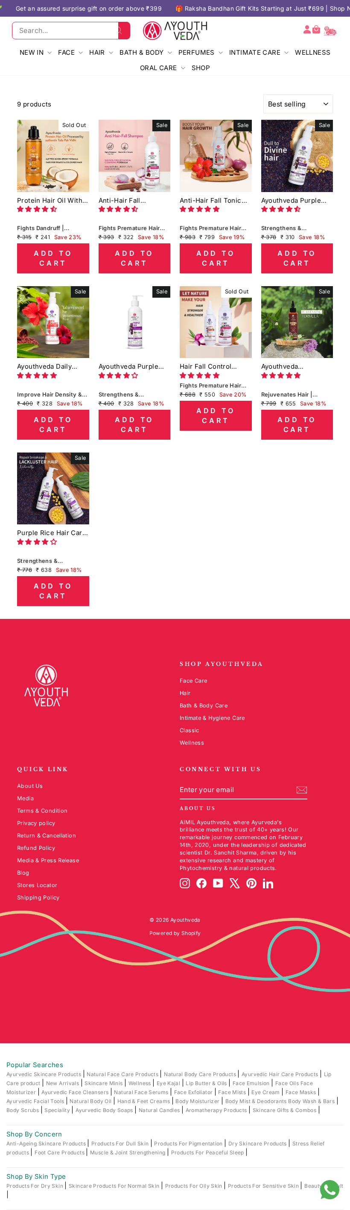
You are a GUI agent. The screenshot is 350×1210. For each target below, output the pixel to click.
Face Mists (232, 1092)
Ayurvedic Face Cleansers (75, 1092)
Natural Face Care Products (123, 1074)
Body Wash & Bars (312, 1101)
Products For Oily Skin (194, 1186)
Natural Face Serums (142, 1092)
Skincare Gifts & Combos (285, 1110)
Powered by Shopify (175, 933)
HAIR (98, 52)
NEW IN (33, 52)
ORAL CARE (159, 68)
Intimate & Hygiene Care (212, 718)
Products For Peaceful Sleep (208, 1152)
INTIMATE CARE (255, 52)
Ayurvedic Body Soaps (105, 1110)
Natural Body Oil (91, 1101)
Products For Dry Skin (35, 1186)
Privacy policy (36, 823)
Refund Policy (36, 848)
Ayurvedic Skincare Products (44, 1074)
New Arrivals (63, 1083)
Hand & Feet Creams (144, 1101)
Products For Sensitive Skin (264, 1186)
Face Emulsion (252, 1083)
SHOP (201, 68)
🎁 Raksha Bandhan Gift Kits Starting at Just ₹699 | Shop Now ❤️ (229, 8)
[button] (37, 209)
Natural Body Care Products (200, 1074)
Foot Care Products (60, 1152)
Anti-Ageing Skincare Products (46, 1143)
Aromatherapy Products (217, 1110)
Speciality (57, 1110)
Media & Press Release (48, 860)
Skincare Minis (104, 1083)
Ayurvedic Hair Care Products (281, 1074)
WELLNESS (312, 52)
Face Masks (302, 1092)
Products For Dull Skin (120, 1143)
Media (25, 798)
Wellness (192, 743)
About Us (30, 786)
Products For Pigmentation (189, 1143)
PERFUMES (197, 52)
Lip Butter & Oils (207, 1083)
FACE (67, 52)
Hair (185, 693)
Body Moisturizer (198, 1101)
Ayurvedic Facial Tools (36, 1101)
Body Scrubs (23, 1110)
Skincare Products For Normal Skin (115, 1186)
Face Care (193, 680)
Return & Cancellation (46, 835)
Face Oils (287, 1083)
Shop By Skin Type (36, 1176)
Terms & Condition (42, 811)
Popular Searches (34, 1065)
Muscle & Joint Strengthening (128, 1152)
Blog (23, 873)
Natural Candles (160, 1110)
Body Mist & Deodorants (257, 1101)
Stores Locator (37, 885)
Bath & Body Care (204, 705)
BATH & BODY (143, 52)
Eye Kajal (169, 1083)
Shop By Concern (34, 1134)
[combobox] (71, 30)
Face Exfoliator (194, 1092)
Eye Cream (266, 1092)
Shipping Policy (38, 897)
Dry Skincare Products (258, 1143)
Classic (189, 730)
